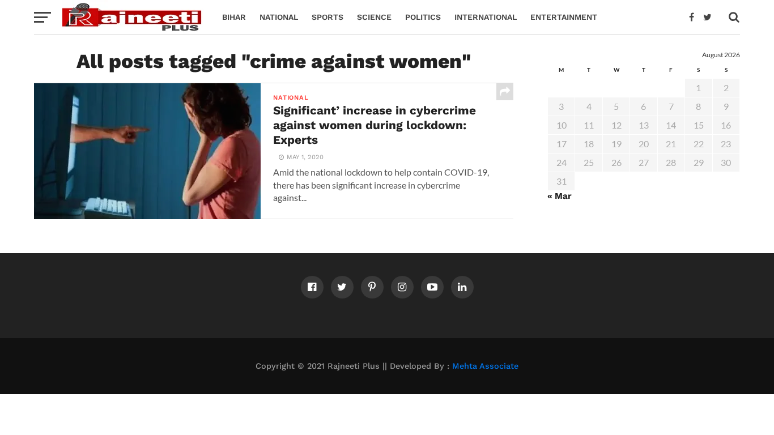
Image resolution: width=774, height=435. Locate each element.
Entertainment (563, 17)
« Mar (559, 196)
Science (374, 17)
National (279, 17)
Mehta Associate (485, 365)
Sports (327, 17)
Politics (423, 17)
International (485, 17)
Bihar (234, 17)
